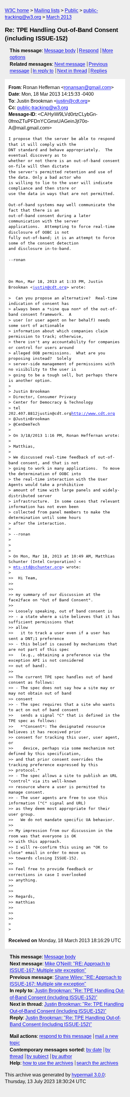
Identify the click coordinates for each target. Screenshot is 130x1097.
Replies (98, 70)
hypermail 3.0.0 (88, 1074)
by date (94, 1049)
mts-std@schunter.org (37, 567)
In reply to (43, 70)
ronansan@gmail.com (87, 87)
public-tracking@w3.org (42, 107)
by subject (37, 1056)
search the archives (97, 1063)
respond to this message (65, 1036)
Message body (60, 50)
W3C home (17, 10)
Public (71, 10)
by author (62, 1056)
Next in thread (72, 70)
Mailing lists (47, 10)
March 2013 (59, 17)
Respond (89, 50)
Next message (69, 64)
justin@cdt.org (72, 101)
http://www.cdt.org (93, 413)
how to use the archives (48, 1063)
